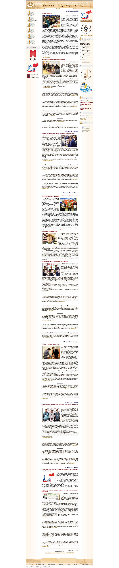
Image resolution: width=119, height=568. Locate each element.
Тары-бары (84, 564)
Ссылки (83, 118)
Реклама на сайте (85, 115)
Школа (61, 564)
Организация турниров (87, 117)
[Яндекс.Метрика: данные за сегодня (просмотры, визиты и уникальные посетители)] (86, 128)
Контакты (83, 119)
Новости (41, 564)
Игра (68, 564)
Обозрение (51, 564)
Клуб (75, 564)
